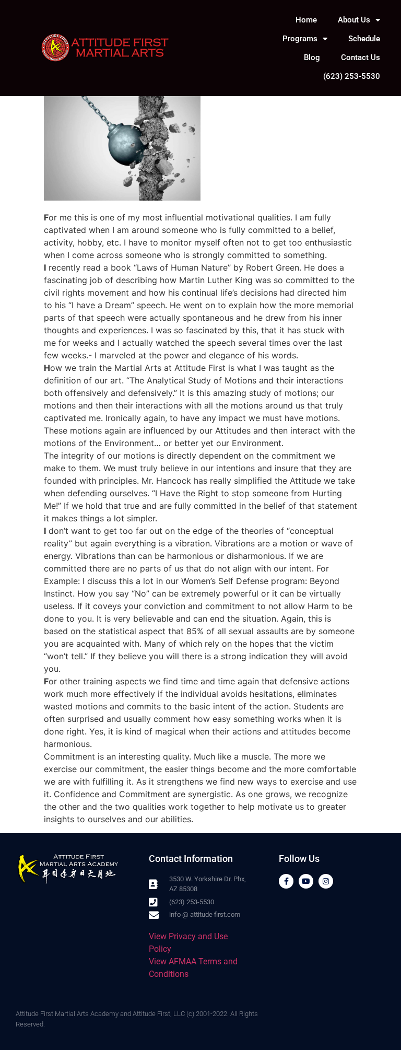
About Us (354, 20)
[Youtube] (306, 881)
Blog (312, 57)
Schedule (364, 38)
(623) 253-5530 (351, 76)
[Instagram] (326, 881)
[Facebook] (286, 881)
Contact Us (360, 57)
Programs (299, 38)
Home (306, 20)
